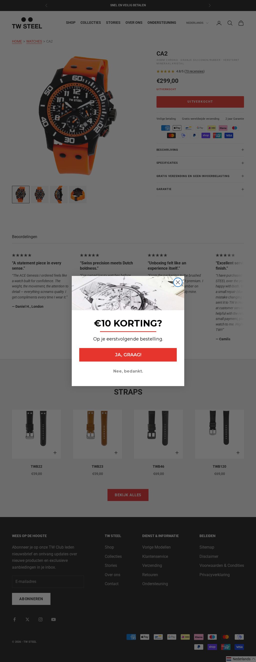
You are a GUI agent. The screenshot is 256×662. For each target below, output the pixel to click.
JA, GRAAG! (128, 355)
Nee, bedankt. (128, 371)
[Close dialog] (178, 282)
